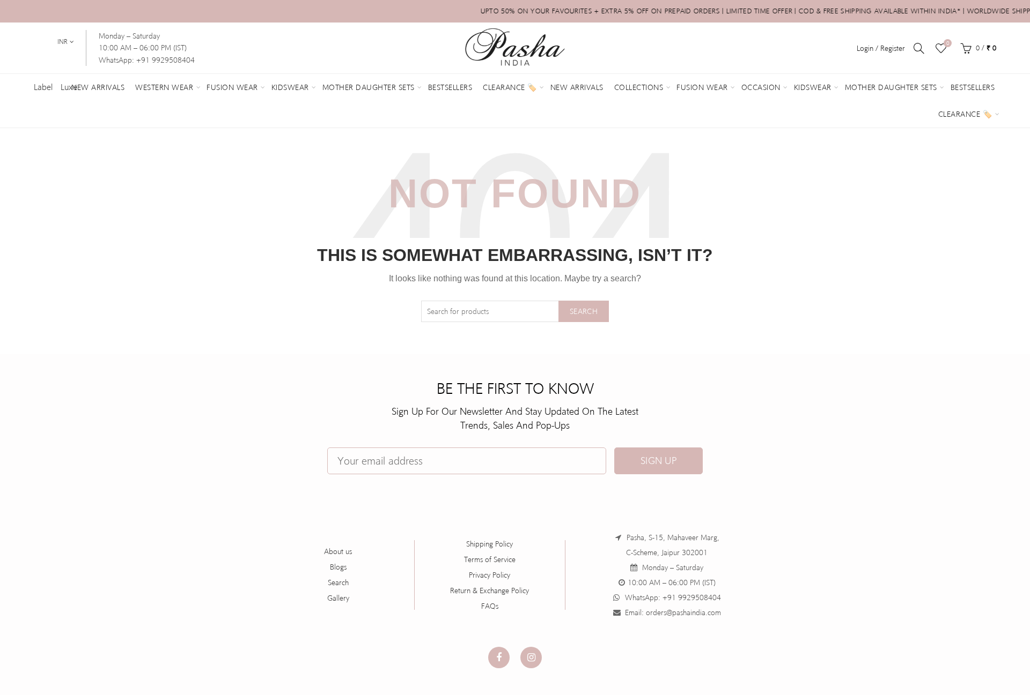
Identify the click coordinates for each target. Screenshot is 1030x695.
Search (584, 311)
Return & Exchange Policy (489, 590)
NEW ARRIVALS (577, 87)
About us (338, 551)
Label (43, 87)
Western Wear (164, 87)
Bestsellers (450, 87)
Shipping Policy (489, 544)
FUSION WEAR (702, 87)
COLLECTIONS (639, 87)
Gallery (338, 598)
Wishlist (947, 43)
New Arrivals (97, 87)
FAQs (489, 606)
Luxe (69, 87)
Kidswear (290, 87)
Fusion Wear (232, 87)
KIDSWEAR (813, 87)
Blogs (338, 567)
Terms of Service (490, 559)
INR (62, 42)
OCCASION (761, 87)
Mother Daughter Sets (368, 87)
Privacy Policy (489, 575)
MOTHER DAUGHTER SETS (891, 87)
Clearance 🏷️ (510, 87)
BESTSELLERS (973, 87)
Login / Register (881, 48)
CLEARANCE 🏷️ (965, 114)
